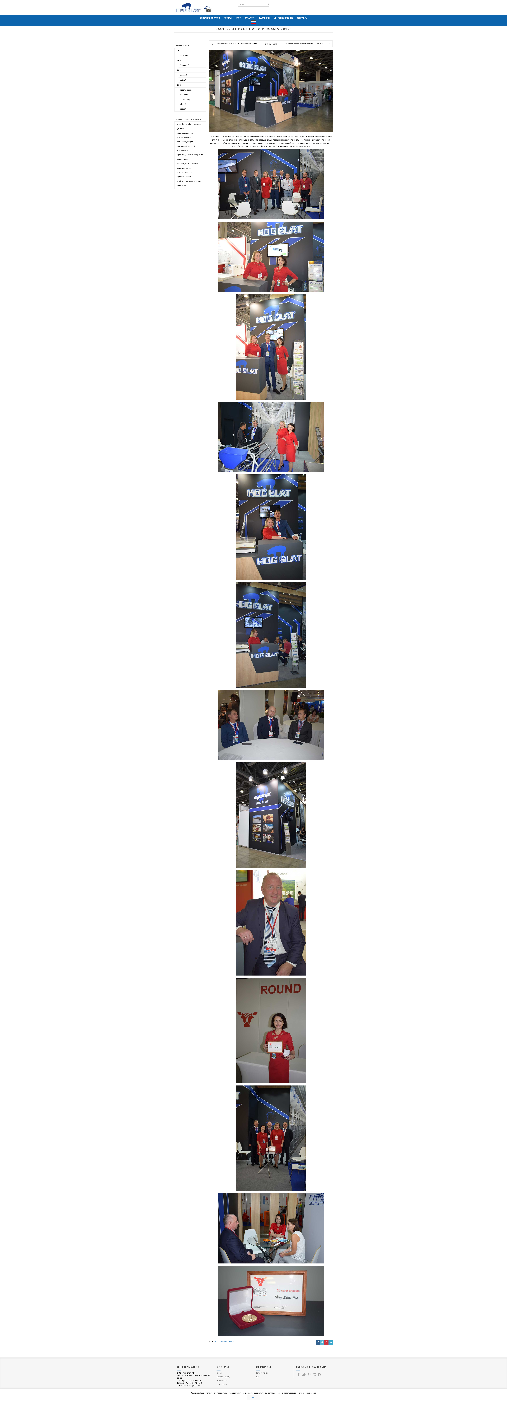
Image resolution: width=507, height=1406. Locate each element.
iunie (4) (183, 109)
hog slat (232, 1341)
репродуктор (182, 159)
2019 (216, 1341)
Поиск (267, 4)
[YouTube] (314, 1374)
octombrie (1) (185, 99)
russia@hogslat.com (191, 1385)
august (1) (184, 75)
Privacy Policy (262, 1373)
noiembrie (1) (185, 94)
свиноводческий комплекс (188, 163)
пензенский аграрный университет (186, 148)
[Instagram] (319, 1374)
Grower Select (223, 1380)
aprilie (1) (184, 55)
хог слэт (197, 181)
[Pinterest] (309, 1374)
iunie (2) (183, 80)
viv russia (223, 1341)
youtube (180, 129)
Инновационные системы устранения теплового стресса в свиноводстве (238, 43)
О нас (219, 1373)
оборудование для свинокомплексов (185, 135)
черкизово (181, 185)
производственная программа (190, 154)
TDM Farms (222, 1384)
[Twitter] (304, 1374)
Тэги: (211, 1341)
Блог (258, 1376)
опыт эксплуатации (185, 142)
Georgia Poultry (223, 1376)
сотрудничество (184, 168)
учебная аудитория (185, 181)
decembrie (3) (186, 90)
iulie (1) (183, 104)
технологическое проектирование (184, 174)
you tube (197, 124)
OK (253, 1398)
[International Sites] (253, 22)
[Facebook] (298, 1374)
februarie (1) (185, 65)
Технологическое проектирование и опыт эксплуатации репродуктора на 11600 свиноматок (308, 43)
